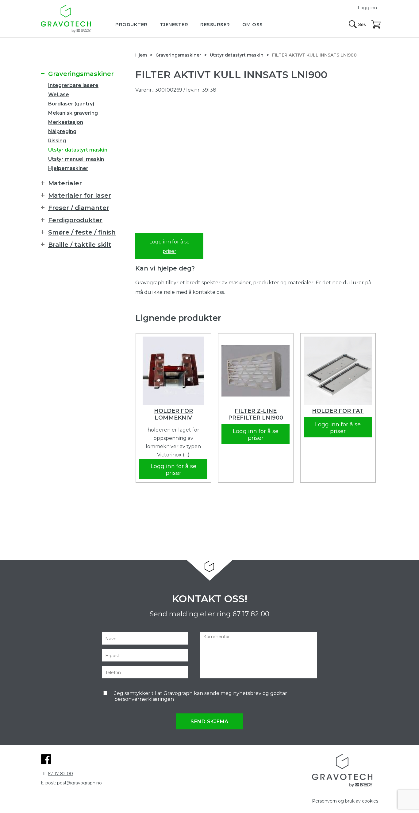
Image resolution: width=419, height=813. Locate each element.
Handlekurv (376, 24)
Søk (357, 24)
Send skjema (209, 721)
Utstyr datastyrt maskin (236, 55)
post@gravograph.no (79, 783)
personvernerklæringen (144, 699)
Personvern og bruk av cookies (345, 801)
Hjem (141, 55)
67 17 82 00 (251, 614)
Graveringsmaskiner (178, 55)
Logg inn (367, 7)
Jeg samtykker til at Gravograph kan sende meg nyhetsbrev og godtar (200, 696)
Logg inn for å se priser (169, 246)
